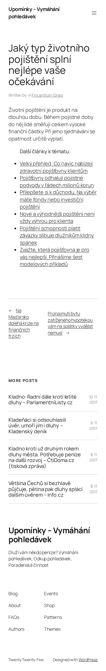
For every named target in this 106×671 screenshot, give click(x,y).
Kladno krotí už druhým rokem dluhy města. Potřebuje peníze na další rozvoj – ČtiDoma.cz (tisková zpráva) (44, 457)
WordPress (88, 659)
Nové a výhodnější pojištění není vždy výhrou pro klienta (57, 217)
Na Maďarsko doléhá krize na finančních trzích (23, 323)
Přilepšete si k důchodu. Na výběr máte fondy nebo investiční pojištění (58, 199)
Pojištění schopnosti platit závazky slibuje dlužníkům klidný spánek (57, 235)
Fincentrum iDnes (47, 95)
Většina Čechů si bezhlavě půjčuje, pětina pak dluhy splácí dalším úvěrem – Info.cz (45, 488)
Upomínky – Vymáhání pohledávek (34, 13)
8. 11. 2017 (94, 457)
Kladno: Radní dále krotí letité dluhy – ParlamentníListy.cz (42, 399)
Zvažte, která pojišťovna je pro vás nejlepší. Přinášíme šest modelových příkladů (54, 256)
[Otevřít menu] (94, 13)
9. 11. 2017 (94, 425)
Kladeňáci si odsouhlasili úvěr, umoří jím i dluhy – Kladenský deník (37, 425)
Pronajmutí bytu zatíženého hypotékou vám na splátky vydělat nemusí (70, 323)
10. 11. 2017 (93, 399)
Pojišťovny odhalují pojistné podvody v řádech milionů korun (57, 181)
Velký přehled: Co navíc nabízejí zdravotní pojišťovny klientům (56, 167)
